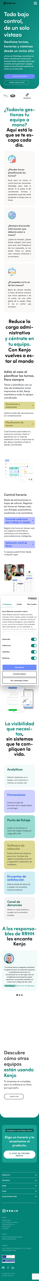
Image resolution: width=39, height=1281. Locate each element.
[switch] (34, 645)
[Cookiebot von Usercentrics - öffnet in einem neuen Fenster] (28, 598)
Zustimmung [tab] (6, 604)
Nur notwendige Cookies (19, 680)
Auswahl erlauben (19, 674)
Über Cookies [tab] (32, 604)
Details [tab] (19, 604)
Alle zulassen (19, 667)
